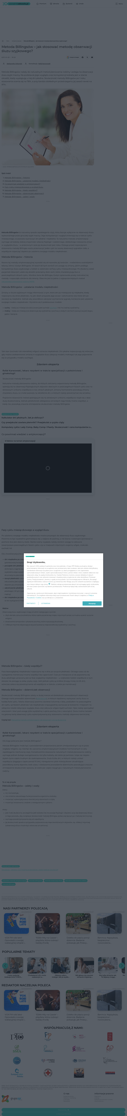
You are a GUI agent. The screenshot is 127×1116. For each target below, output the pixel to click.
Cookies (38, 597)
